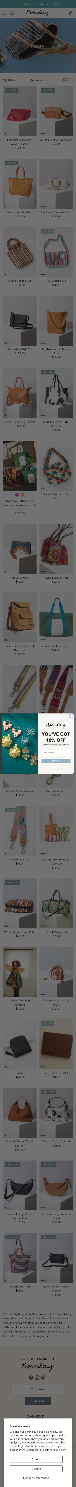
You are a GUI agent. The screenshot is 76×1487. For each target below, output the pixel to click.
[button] (56, 761)
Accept (36, 1459)
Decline (36, 1469)
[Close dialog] (71, 716)
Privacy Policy (57, 1450)
